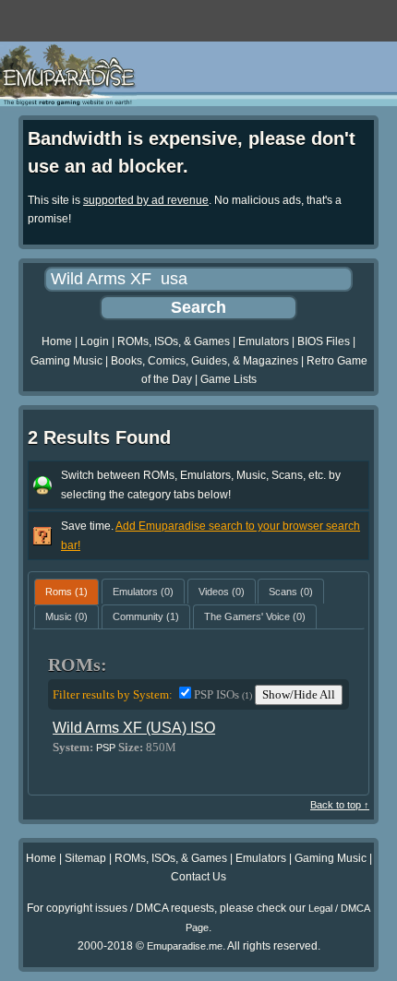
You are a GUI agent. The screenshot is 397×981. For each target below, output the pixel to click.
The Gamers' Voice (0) (255, 616)
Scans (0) (291, 591)
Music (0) (66, 616)
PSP (105, 747)
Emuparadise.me (185, 945)
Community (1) (146, 616)
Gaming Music (66, 360)
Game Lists (228, 379)
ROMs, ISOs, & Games (173, 341)
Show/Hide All (298, 694)
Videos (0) (221, 591)
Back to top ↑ (339, 804)
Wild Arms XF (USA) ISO (134, 728)
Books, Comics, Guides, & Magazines (204, 360)
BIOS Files (323, 341)
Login (94, 341)
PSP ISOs (223, 694)
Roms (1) (66, 591)
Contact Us (198, 876)
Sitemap (85, 858)
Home (57, 341)
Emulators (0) (143, 591)
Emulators (263, 341)
